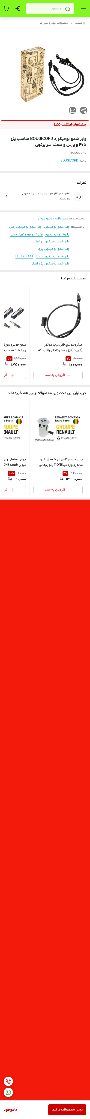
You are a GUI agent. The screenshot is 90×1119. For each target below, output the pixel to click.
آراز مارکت (80, 23)
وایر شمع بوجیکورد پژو (54, 249)
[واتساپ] (8, 1092)
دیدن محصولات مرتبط (67, 1110)
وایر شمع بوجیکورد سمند (52, 256)
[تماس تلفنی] (8, 1081)
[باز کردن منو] (82, 8)
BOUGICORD (69, 161)
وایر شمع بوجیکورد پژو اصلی (50, 263)
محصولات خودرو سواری (54, 23)
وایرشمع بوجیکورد (57, 234)
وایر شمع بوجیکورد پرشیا (52, 241)
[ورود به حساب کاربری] (18, 8)
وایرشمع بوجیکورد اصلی (26, 234)
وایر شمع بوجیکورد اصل (25, 227)
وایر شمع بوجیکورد (56, 227)
